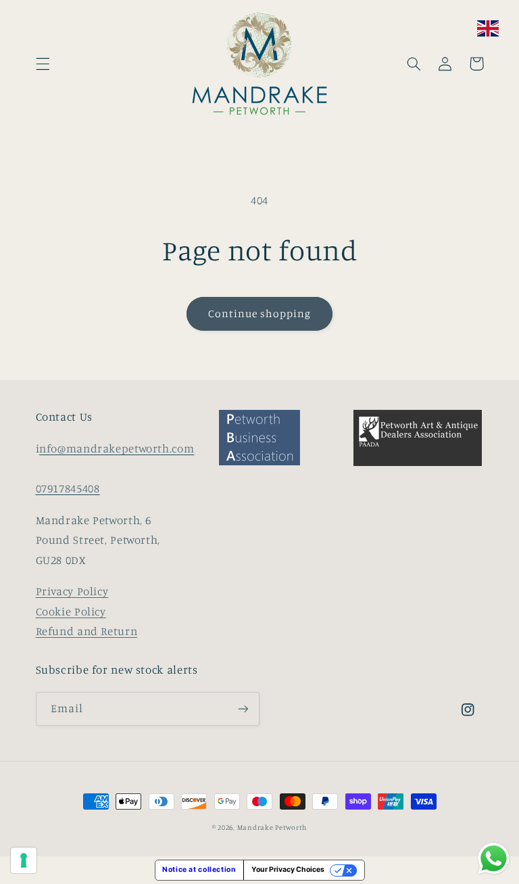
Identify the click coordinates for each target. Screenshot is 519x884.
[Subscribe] (243, 708)
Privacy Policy (72, 591)
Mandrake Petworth (272, 827)
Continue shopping (260, 313)
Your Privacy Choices (287, 869)
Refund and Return (87, 631)
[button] (42, 63)
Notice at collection (199, 869)
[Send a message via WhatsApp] (493, 858)
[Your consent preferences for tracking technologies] (23, 860)
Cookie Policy (71, 611)
